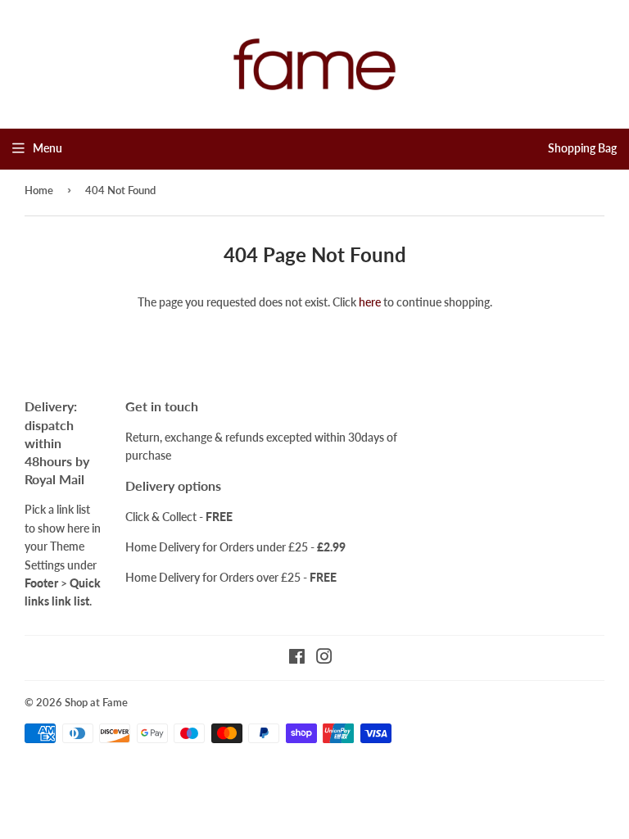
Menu (47, 148)
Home (39, 190)
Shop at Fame (96, 702)
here (370, 302)
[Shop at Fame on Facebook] (296, 658)
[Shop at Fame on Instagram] (324, 658)
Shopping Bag (582, 148)
